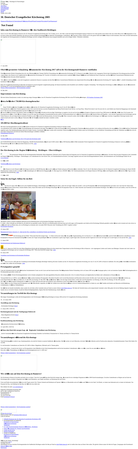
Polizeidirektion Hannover (7, 133)
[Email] (31, 21)
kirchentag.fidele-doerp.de (20, 415)
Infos (16, 306)
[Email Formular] (37, 21)
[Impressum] (54, 21)
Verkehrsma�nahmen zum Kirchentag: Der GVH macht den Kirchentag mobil (21, 138)
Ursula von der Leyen (9, 430)
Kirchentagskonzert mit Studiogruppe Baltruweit (13, 243)
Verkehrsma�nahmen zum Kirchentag (10, 164)
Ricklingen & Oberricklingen (11, 422)
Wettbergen (7, 425)
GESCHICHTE (5, 7)
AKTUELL (4, 6)
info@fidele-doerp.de (66, 288)
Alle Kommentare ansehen (23, 87)
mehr (35, 143)
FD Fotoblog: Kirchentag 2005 (95, 97)
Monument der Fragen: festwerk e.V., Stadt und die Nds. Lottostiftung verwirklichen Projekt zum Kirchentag (28, 232)
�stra (2, 119)
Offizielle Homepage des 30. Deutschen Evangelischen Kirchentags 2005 (22, 419)
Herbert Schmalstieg (9, 431)
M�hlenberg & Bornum (10, 423)
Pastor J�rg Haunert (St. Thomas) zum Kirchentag (17, 428)
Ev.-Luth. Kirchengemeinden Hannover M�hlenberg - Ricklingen (21, 426)
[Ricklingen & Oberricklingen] (14, 21)
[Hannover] (3, 21)
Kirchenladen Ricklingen (7, 226)
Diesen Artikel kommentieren (8, 87)
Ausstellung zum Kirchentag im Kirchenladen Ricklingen (15, 255)
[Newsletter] (44, 21)
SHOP (2, 11)
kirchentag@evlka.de (9, 396)
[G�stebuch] (25, 21)
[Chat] (49, 21)
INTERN (3, 10)
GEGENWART (5, 9)
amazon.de (10, 441)
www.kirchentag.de (18, 387)
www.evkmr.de (4, 158)
